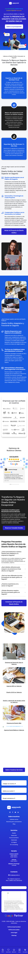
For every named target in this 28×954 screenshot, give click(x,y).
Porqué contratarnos (8, 798)
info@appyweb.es (14, 875)
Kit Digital (14, 842)
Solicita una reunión (8, 791)
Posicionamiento (14, 837)
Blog (14, 824)
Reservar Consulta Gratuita (14, 528)
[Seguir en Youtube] (15, 812)
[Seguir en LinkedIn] (18, 812)
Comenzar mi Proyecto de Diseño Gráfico (13, 603)
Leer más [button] (6, 480)
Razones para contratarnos (14, 821)
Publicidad (14, 840)
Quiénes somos (14, 819)
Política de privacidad (13, 927)
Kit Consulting (14, 844)
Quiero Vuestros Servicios (14, 770)
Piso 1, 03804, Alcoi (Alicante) (14, 880)
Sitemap (13, 935)
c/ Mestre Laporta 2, (14, 879)
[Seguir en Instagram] (10, 812)
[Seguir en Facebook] (13, 812)
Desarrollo (14, 835)
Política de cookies (13, 930)
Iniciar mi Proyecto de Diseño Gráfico (14, 232)
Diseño (14, 833)
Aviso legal (14, 932)
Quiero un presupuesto (14, 26)
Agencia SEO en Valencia (14, 686)
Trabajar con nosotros (9, 783)
